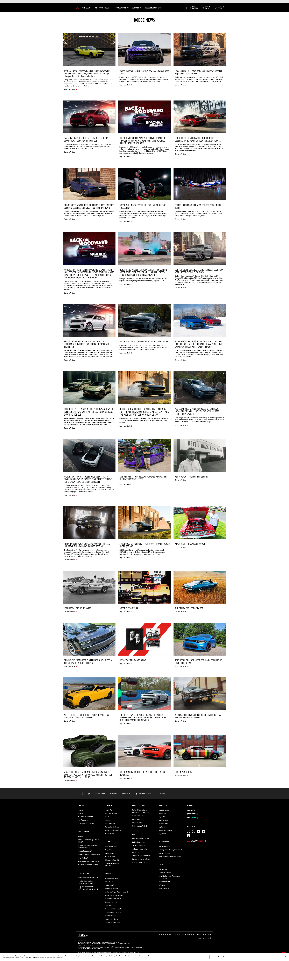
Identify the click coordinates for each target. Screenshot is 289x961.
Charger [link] (80, 813)
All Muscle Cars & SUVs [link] (86, 823)
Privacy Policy (33, 958)
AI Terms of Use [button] (164, 885)
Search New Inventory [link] (112, 846)
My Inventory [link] (163, 820)
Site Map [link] (113, 794)
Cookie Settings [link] (164, 853)
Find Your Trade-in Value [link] (140, 849)
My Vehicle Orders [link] (165, 830)
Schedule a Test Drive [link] (112, 860)
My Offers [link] (162, 813)
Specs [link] (107, 817)
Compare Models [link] (111, 813)
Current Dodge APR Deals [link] (141, 859)
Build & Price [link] (109, 810)
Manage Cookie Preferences (222, 957)
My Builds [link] (162, 817)
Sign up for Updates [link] (112, 827)
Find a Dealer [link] (109, 853)
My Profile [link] (162, 834)
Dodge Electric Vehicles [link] (140, 826)
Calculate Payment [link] (139, 845)
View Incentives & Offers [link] (141, 839)
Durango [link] (81, 810)
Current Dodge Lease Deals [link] (141, 856)
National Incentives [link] (139, 842)
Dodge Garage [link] (137, 819)
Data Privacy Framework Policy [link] (170, 857)
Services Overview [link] (111, 878)
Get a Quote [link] (136, 852)
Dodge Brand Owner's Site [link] (114, 909)
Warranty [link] (81, 836)
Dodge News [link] (109, 834)
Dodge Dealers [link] (110, 857)
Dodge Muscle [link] (137, 823)
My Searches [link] (163, 823)
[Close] (285, 956)
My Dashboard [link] (164, 810)
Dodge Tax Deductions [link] (113, 830)
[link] (71, 7)
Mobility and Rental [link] (111, 919)
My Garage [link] (162, 827)
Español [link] (162, 794)
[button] (87, 7)
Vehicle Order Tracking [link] (113, 912)
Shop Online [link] (109, 850)
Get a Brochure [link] (110, 823)
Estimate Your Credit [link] (139, 862)
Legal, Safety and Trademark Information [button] (169, 877)
